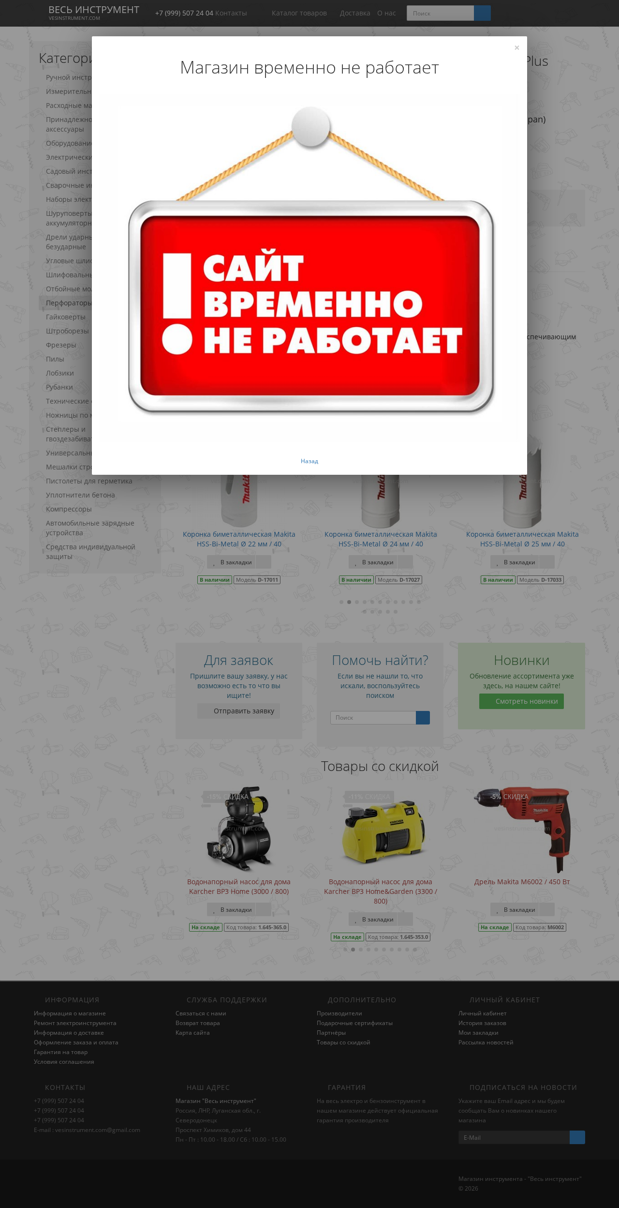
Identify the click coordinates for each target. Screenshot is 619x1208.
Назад (309, 461)
